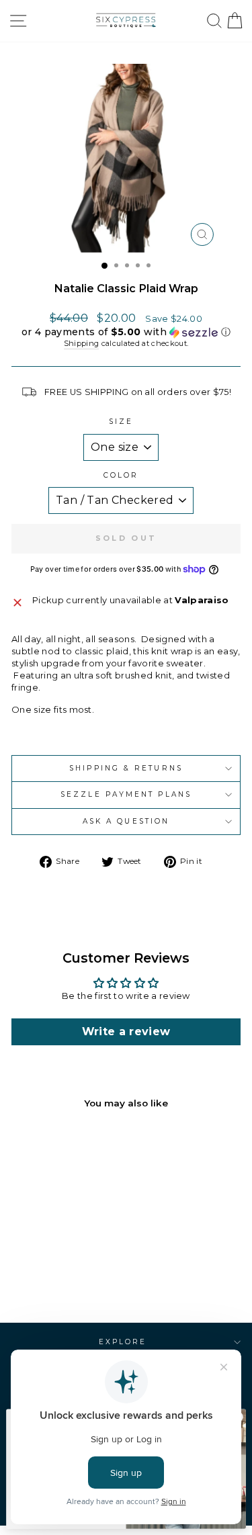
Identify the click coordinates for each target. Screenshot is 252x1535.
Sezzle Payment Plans (126, 794)
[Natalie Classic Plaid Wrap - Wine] (63, 1277)
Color (120, 475)
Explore (123, 1341)
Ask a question (126, 821)
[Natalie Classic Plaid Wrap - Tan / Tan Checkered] (47, 1277)
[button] (126, 332)
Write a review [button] (126, 1031)
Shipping (81, 343)
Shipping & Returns (126, 768)
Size (121, 421)
